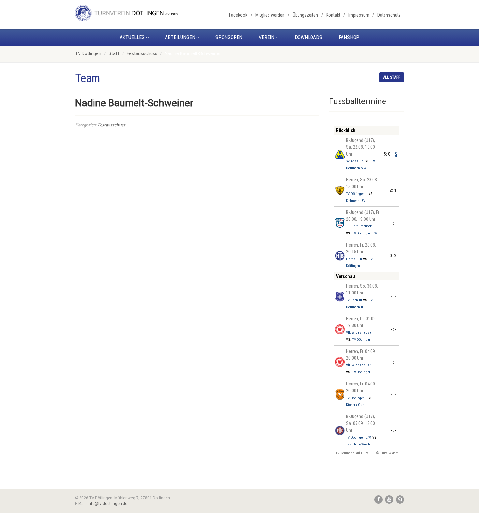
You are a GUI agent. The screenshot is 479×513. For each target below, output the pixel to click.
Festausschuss (142, 53)
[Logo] (126, 13)
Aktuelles (132, 37)
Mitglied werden (269, 15)
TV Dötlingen (88, 53)
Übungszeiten (305, 15)
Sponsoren (228, 37)
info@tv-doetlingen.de (107, 503)
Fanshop (349, 37)
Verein (266, 37)
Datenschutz (389, 15)
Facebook (238, 15)
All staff (391, 77)
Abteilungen (180, 37)
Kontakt (333, 15)
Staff (114, 53)
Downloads (308, 37)
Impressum (358, 15)
